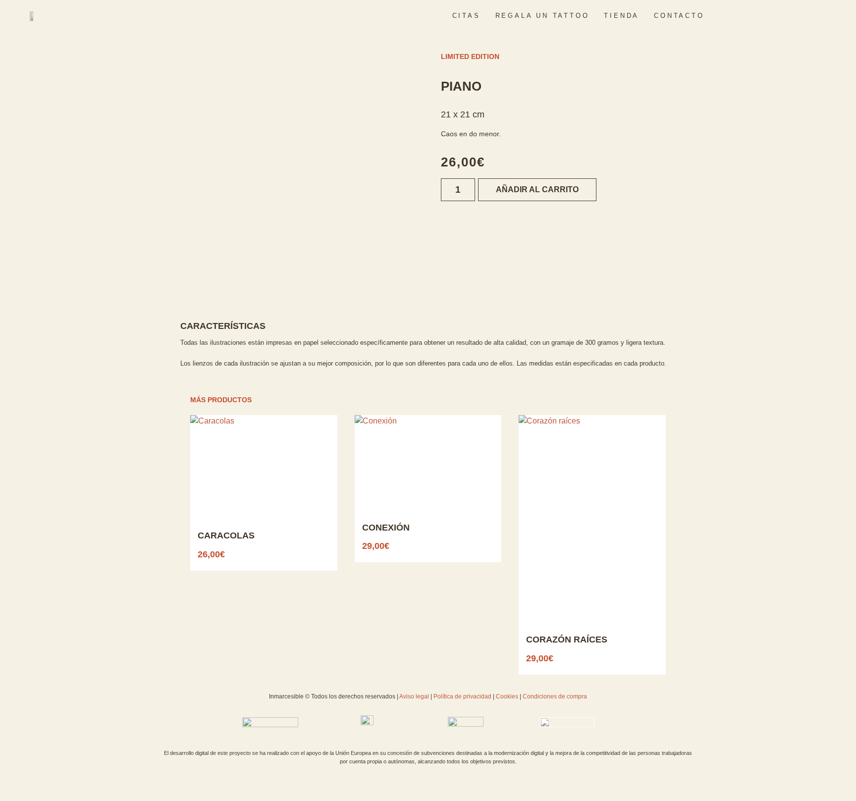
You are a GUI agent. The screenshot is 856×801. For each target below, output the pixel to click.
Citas (466, 15)
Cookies (506, 696)
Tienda (621, 15)
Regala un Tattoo (542, 15)
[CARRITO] (783, 15)
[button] (765, 15)
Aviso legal (414, 696)
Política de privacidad (462, 696)
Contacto (679, 15)
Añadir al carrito (537, 189)
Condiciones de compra (555, 696)
